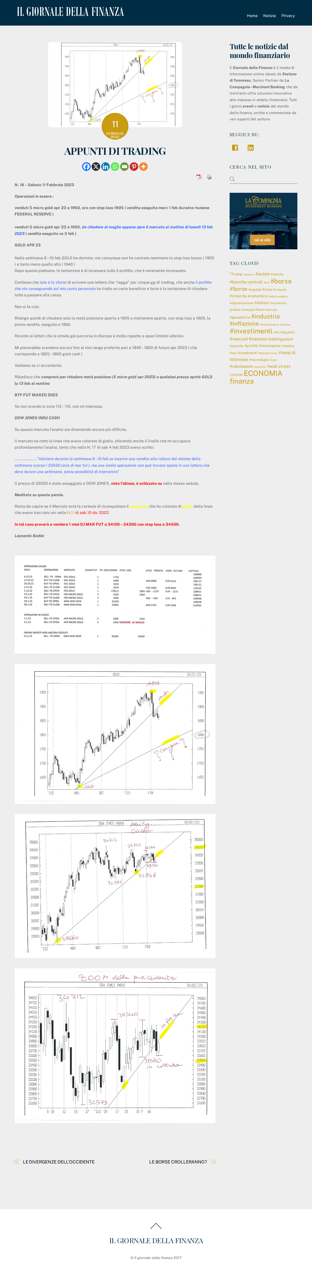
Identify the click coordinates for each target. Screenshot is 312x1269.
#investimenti (251, 331)
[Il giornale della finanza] (69, 12)
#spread (264, 353)
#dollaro (262, 302)
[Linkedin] (105, 166)
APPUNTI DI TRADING (115, 150)
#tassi (274, 353)
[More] (143, 166)
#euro (260, 309)
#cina (267, 289)
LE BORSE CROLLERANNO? (178, 1161)
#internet (285, 324)
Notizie (269, 15)
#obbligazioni (280, 339)
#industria (265, 316)
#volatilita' (260, 366)
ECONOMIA (263, 373)
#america (248, 274)
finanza (242, 381)
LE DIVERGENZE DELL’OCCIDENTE (59, 1161)
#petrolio (237, 346)
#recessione (270, 345)
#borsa (281, 281)
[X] (96, 166)
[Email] (124, 166)
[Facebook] (86, 166)
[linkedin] (252, 147)
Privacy (288, 15)
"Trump (236, 274)
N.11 (70, 512)
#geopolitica (240, 317)
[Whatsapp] (115, 166)
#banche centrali (246, 282)
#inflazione (244, 323)
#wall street (279, 366)
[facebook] (236, 147)
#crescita (279, 289)
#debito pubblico (278, 296)
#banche (277, 274)
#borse (238, 289)
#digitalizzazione (242, 303)
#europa (271, 309)
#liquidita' (287, 332)
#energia (248, 309)
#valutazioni (241, 366)
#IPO (276, 332)
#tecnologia (259, 360)
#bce (266, 282)
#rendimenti (247, 353)
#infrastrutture (269, 324)
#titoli (273, 359)
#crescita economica (248, 296)
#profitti (251, 346)
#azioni (262, 273)
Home (252, 15)
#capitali (255, 289)
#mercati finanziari (248, 338)
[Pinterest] (134, 166)
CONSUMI (236, 375)
